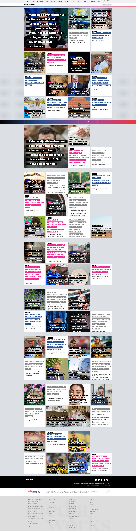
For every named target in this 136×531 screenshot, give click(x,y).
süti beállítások (97, 483)
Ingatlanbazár (92, 1)
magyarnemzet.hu (53, 509)
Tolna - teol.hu (31, 526)
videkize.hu (71, 518)
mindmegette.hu (73, 511)
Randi (85, 1)
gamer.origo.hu (72, 506)
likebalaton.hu (72, 508)
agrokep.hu (51, 524)
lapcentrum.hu (93, 516)
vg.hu (50, 522)
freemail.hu (92, 511)
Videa (47, 1)
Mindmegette (40, 1)
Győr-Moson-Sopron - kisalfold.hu (35, 513)
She (78, 1)
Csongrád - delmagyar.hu (34, 508)
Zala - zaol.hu (52, 502)
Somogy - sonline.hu (33, 523)
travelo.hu (71, 513)
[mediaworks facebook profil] (105, 491)
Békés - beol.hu (31, 504)
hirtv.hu (50, 513)
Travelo (66, 1)
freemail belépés (107, 4)
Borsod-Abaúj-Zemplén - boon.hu (35, 506)
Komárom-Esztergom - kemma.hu (36, 520)
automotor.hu (72, 503)
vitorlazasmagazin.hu (74, 516)
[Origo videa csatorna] (104, 480)
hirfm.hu (92, 525)
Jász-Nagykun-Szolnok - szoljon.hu (36, 518)
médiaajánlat (107, 483)
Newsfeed (53, 1)
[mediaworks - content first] (33, 492)
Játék (99, 1)
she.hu (91, 504)
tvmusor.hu (71, 520)
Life (33, 1)
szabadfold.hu (52, 511)
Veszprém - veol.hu (53, 501)
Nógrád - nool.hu (32, 521)
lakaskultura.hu (72, 504)
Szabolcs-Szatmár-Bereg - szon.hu (36, 525)
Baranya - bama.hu (32, 503)
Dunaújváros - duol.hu (33, 509)
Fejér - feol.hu (31, 511)
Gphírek (73, 1)
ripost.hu (92, 499)
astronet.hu (72, 501)
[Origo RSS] (107, 480)
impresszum (102, 483)
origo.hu (51, 515)
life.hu (91, 502)
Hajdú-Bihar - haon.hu (33, 514)
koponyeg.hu (93, 513)
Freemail (60, 1)
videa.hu (92, 515)
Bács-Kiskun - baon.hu (33, 501)
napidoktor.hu (72, 509)
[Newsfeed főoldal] (29, 480)
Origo (28, 1)
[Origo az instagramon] (101, 480)
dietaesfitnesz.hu (73, 514)
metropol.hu (92, 501)
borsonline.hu (72, 527)
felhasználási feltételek (88, 483)
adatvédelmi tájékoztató (78, 483)
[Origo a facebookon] (96, 480)
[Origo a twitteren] (99, 480)
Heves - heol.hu (31, 516)
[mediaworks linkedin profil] (108, 491)
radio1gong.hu (93, 524)
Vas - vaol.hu (52, 499)
